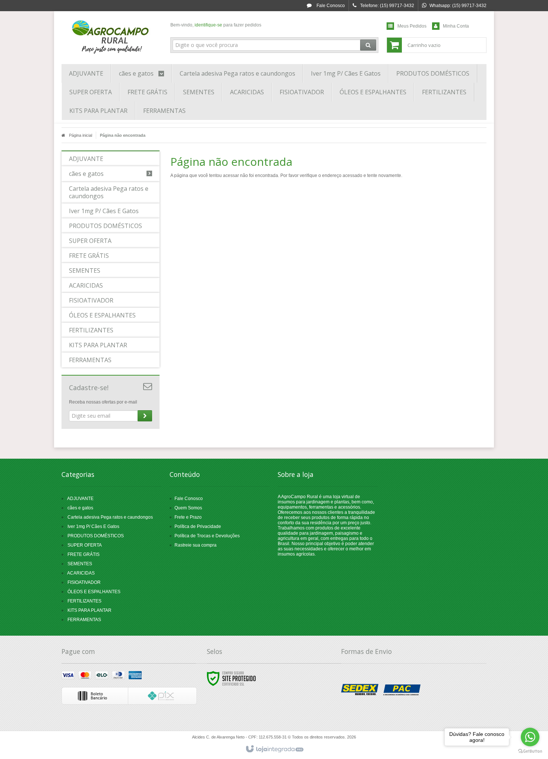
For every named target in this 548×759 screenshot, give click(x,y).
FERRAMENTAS (84, 619)
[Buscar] (368, 45)
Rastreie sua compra (195, 545)
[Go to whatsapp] (530, 737)
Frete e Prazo (188, 517)
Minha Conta (456, 26)
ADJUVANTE (80, 498)
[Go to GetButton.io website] (530, 751)
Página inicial (80, 135)
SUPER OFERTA (84, 545)
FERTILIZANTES (84, 601)
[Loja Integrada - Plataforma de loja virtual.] (274, 749)
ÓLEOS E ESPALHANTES (93, 591)
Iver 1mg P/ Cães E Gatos (93, 526)
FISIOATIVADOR (84, 582)
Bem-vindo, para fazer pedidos (215, 25)
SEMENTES (79, 563)
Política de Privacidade (197, 526)
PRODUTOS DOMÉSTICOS (95, 535)
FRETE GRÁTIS (83, 554)
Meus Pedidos (411, 26)
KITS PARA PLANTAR (89, 610)
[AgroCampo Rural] (111, 36)
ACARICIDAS (81, 573)
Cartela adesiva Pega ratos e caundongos (110, 517)
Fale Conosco (330, 5)
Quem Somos (188, 507)
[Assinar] (145, 415)
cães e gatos (80, 507)
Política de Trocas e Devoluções (207, 535)
